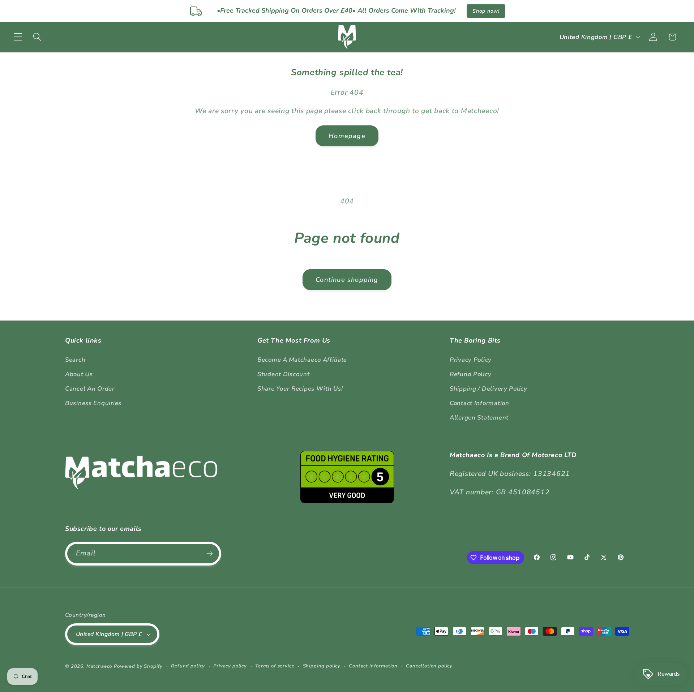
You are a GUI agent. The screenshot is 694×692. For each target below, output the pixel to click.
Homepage (347, 136)
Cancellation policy (429, 666)
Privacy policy (230, 666)
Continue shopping (347, 279)
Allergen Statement (479, 417)
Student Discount (283, 374)
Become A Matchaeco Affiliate (302, 360)
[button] (18, 37)
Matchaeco (99, 666)
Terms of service (274, 666)
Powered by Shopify (138, 666)
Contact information (373, 666)
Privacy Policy (471, 360)
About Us (79, 374)
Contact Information (479, 403)
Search (75, 360)
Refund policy (188, 666)
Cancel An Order (90, 388)
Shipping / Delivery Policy (488, 388)
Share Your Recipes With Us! (300, 388)
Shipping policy (322, 666)
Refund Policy (470, 374)
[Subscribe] (209, 554)
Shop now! (485, 11)
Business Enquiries (93, 403)
